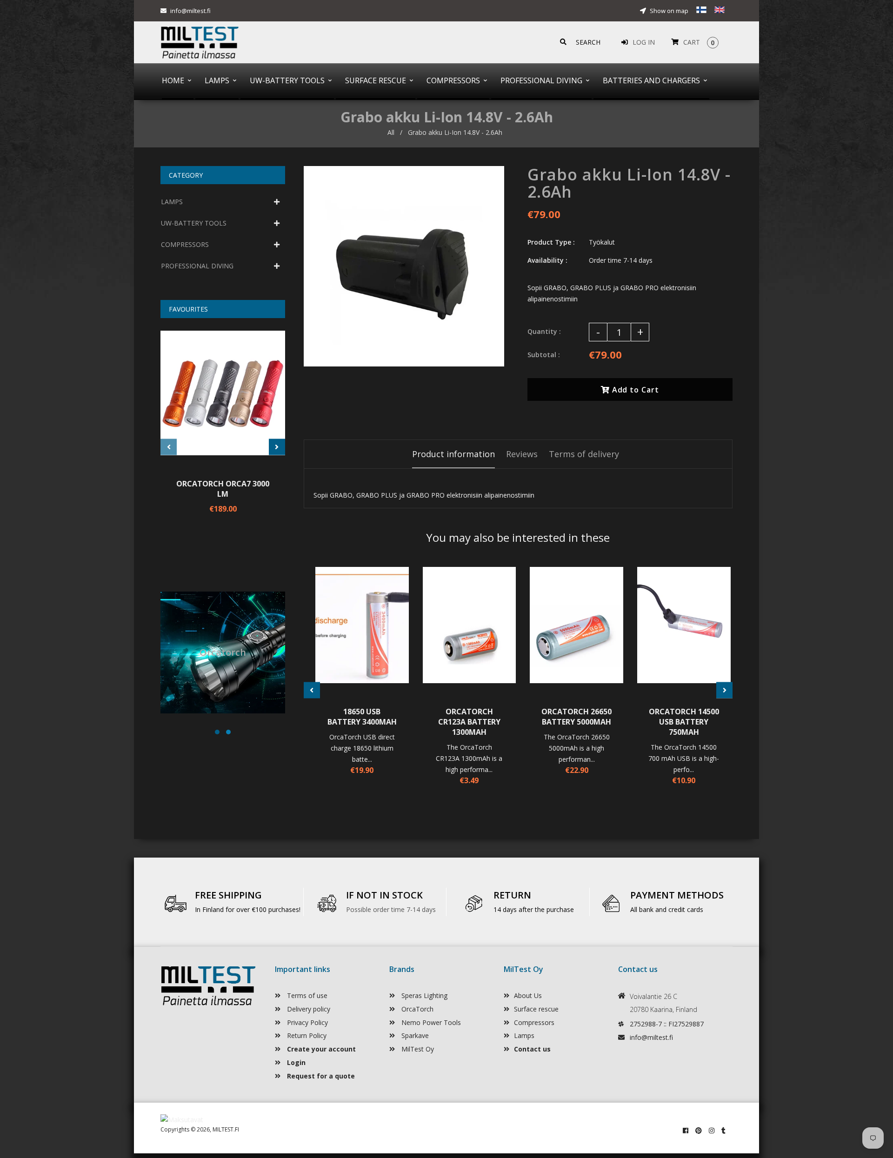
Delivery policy (307, 1009)
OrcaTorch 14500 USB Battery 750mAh (684, 721)
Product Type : (551, 242)
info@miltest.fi (190, 11)
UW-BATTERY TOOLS (194, 223)
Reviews (522, 453)
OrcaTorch (416, 1009)
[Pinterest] (698, 1130)
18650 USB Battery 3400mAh (362, 716)
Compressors (534, 1022)
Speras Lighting (423, 995)
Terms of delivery (584, 453)
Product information (453, 453)
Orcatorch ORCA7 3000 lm (222, 489)
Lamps (524, 1035)
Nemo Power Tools (430, 1022)
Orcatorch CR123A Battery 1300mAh (469, 721)
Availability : (547, 260)
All (390, 132)
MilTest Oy (417, 1049)
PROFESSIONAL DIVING (197, 265)
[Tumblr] (723, 1130)
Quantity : (544, 331)
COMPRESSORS (185, 244)
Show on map (668, 11)
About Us (528, 995)
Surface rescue (536, 1009)
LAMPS (172, 201)
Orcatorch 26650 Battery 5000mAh (576, 716)
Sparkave (414, 1035)
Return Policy (306, 1035)
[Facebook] (685, 1130)
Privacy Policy (306, 1022)
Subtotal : (543, 354)
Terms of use (306, 995)
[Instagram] (711, 1130)
